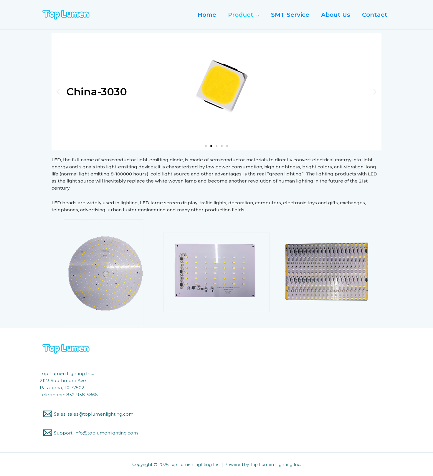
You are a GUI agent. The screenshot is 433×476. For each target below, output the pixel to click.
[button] (206, 146)
